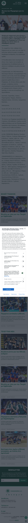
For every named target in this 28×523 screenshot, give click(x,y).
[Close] (25, 229)
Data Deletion (6, 294)
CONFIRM (8, 289)
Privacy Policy (22, 294)
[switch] (23, 256)
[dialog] (14, 261)
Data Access (14, 294)
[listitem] (14, 253)
